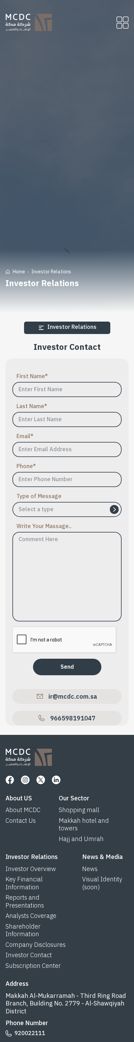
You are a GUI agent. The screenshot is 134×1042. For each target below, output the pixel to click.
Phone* (26, 466)
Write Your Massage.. (43, 526)
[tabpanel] (67, 533)
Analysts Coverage (30, 916)
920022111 (29, 1033)
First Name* (32, 376)
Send (67, 667)
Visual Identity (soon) (102, 883)
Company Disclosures (35, 945)
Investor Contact (28, 955)
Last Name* (31, 406)
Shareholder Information (23, 930)
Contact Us (20, 821)
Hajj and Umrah (81, 839)
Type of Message (39, 496)
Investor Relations (51, 272)
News (90, 869)
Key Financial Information (24, 883)
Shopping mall (79, 810)
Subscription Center (33, 966)
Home (19, 272)
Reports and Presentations (24, 901)
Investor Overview (30, 869)
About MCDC (23, 810)
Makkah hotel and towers (84, 824)
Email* (24, 436)
